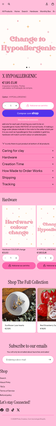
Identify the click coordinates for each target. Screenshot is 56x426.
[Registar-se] (50, 359)
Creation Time (13, 164)
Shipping (9, 177)
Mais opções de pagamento (28, 119)
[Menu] (3, 4)
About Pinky (5, 382)
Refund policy (6, 395)
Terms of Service (7, 391)
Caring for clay (13, 151)
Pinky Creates (22, 419)
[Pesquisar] (9, 4)
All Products (7, 11)
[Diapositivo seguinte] (50, 237)
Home (17, 11)
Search (25, 11)
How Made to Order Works (22, 171)
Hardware (34, 11)
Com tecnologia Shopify (36, 419)
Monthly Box (45, 11)
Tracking (8, 184)
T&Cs (2, 386)
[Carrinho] (53, 4)
